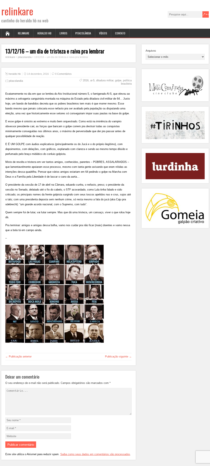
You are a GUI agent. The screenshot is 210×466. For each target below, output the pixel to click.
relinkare (17, 11)
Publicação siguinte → (118, 356)
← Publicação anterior (18, 356)
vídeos (103, 33)
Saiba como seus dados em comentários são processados (95, 454)
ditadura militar (104, 80)
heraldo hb (44, 33)
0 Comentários (63, 74)
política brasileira (126, 82)
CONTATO (120, 33)
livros (63, 33)
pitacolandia (16, 80)
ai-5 (92, 80)
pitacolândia (83, 33)
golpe (118, 80)
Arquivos (151, 50)
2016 (86, 80)
